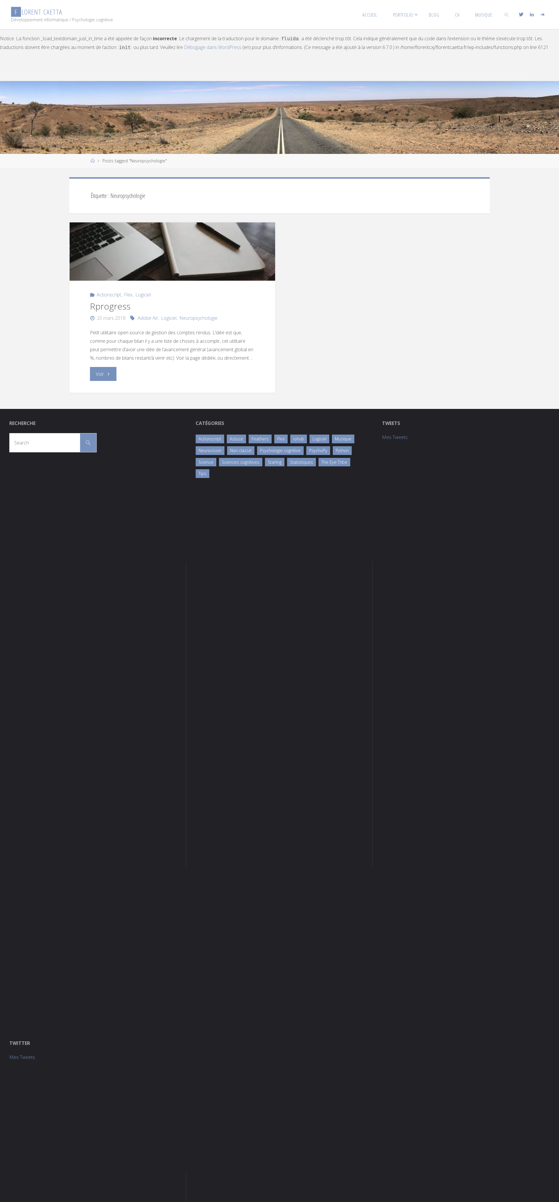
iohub (298, 439)
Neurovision (210, 450)
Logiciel (143, 294)
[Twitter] (520, 14)
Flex (128, 294)
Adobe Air (148, 318)
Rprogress (110, 306)
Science (206, 462)
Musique (343, 439)
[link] (506, 14)
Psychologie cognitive (280, 450)
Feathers (260, 439)
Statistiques (301, 462)
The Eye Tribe (334, 462)
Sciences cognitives (240, 462)
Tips (202, 473)
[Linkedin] (532, 14)
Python (342, 450)
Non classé (241, 450)
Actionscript (109, 294)
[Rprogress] (172, 251)
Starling (275, 462)
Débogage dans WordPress (212, 47)
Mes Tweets (395, 437)
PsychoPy (318, 450)
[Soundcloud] (542, 14)
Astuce (236, 439)
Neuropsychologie (198, 318)
